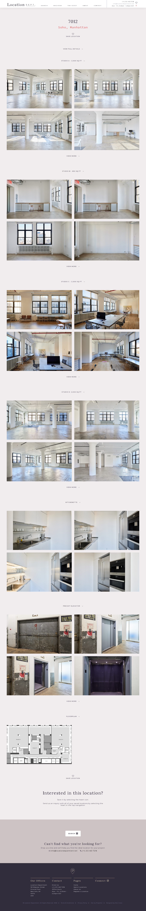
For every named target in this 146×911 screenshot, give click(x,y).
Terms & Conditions (67, 903)
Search (44, 5)
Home (76, 885)
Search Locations (80, 887)
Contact (98, 5)
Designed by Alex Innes (114, 903)
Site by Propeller (97, 903)
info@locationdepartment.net (123, 3)
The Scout (72, 5)
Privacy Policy (82, 903)
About (85, 5)
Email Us (55, 885)
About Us (77, 889)
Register (58, 5)
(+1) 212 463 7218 (128, 1)
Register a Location (81, 891)
